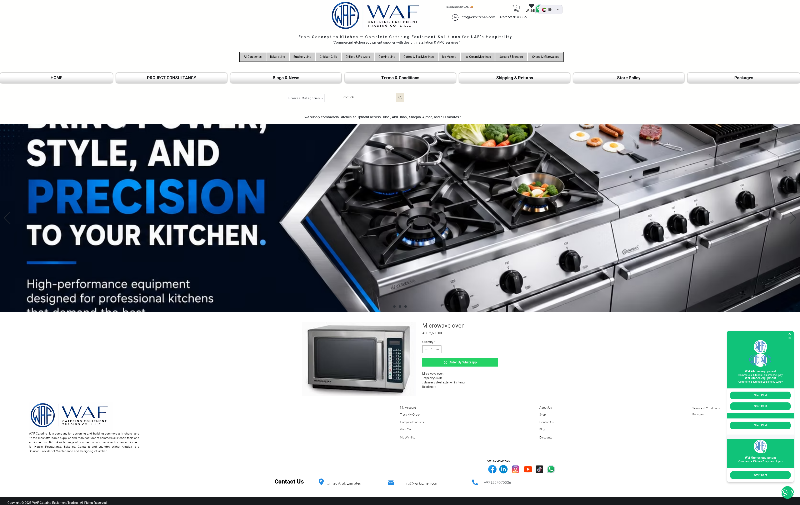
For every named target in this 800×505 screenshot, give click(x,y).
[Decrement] (425, 349)
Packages (698, 414)
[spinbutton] (432, 349)
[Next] (793, 218)
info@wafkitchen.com (421, 483)
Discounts (545, 437)
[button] (516, 8)
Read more (429, 387)
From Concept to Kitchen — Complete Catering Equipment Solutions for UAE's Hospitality (405, 37)
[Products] (400, 97)
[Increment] (438, 349)
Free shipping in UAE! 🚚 (459, 6)
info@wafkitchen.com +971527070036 (493, 17)
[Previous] (7, 218)
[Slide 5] (400, 306)
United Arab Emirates (344, 483)
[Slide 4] (394, 306)
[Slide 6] (405, 306)
